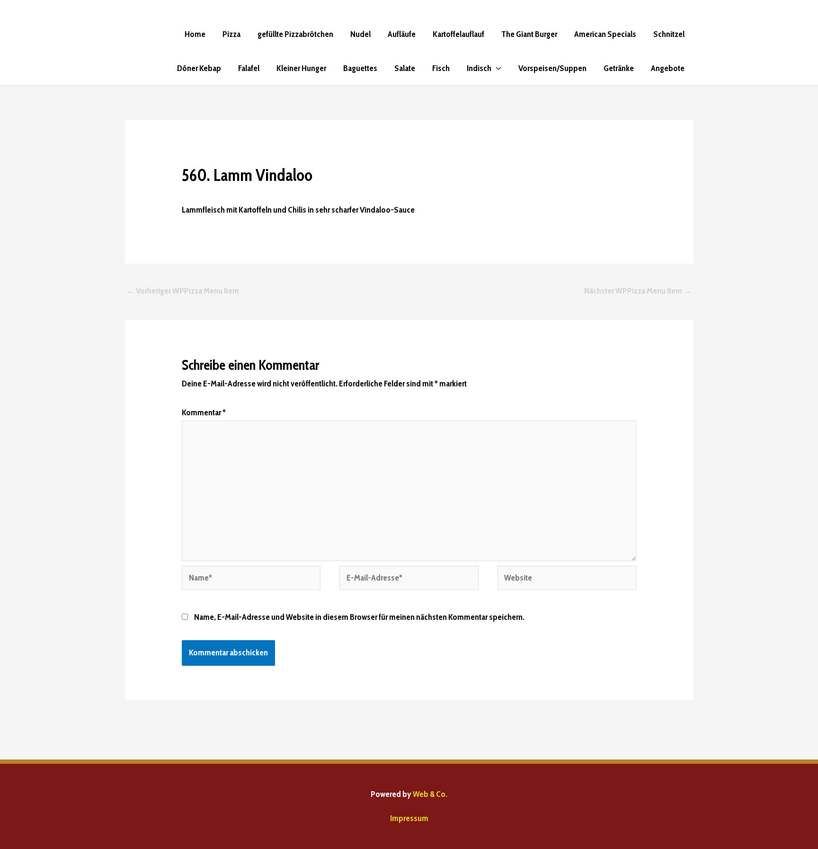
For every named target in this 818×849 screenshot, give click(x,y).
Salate (404, 68)
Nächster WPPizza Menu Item (638, 291)
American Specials (605, 34)
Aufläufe (402, 34)
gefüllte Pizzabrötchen (295, 34)
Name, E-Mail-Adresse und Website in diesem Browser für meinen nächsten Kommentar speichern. (359, 617)
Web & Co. (430, 794)
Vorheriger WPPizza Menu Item (182, 291)
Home (195, 34)
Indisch (479, 68)
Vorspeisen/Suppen (552, 68)
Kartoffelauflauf (458, 34)
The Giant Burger (529, 34)
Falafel (248, 68)
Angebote (668, 68)
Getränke (619, 68)
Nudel (360, 34)
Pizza (231, 34)
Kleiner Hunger (301, 68)
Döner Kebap (199, 68)
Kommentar (204, 412)
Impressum (409, 818)
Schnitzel (669, 34)
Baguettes (360, 68)
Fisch (441, 68)
